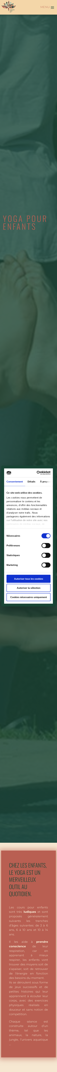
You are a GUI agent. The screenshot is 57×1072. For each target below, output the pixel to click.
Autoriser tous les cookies (28, 578)
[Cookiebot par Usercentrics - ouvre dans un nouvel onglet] (38, 473)
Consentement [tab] (14, 481)
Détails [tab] (31, 481)
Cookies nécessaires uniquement (28, 597)
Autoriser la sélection (28, 588)
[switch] (46, 545)
